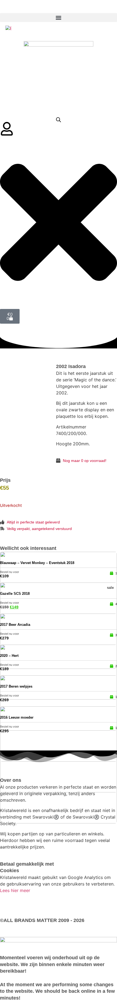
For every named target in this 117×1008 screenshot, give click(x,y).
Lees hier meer (15, 890)
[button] (58, 17)
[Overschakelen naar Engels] (8, 28)
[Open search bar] (58, 119)
